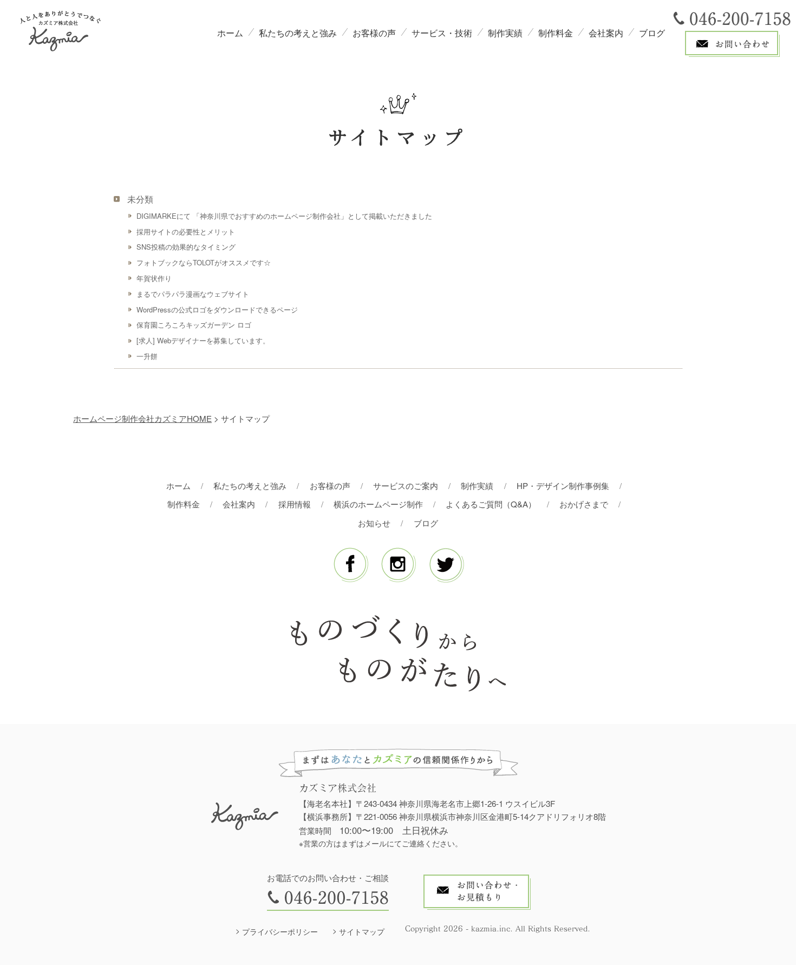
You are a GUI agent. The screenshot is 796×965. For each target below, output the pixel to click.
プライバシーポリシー (280, 931)
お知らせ (374, 523)
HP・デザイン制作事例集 (563, 485)
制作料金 (555, 33)
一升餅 (147, 356)
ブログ (652, 33)
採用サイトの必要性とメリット (185, 231)
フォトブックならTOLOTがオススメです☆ (203, 262)
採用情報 (294, 504)
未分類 (140, 199)
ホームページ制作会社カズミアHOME (142, 418)
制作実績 (505, 33)
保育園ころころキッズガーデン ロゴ (193, 325)
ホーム (230, 33)
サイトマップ (361, 931)
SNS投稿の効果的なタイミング (186, 247)
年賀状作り (154, 278)
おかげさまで (583, 504)
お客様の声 (374, 33)
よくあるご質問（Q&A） (491, 504)
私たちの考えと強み (298, 33)
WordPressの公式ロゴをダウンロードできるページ (217, 309)
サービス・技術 (442, 33)
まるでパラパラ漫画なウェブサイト (192, 294)
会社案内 (606, 33)
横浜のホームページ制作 (378, 504)
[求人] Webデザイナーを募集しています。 (203, 340)
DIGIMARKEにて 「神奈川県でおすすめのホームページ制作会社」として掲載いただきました (284, 216)
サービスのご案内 (405, 485)
